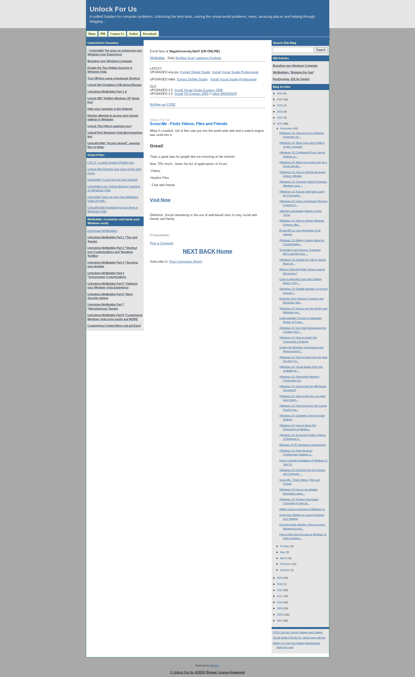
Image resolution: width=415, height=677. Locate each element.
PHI (102, 34)
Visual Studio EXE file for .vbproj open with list (299, 637)
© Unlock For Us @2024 (187, 672)
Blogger (214, 665)
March (283, 558)
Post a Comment (161, 243)
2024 (280, 105)
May (282, 552)
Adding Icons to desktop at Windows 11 (302, 509)
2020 (280, 577)
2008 (280, 614)
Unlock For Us (113, 9)
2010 (280, 602)
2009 (280, 608)
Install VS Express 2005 (191, 94)
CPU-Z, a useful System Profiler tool (110, 162)
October (285, 546)
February (285, 563)
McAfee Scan (185, 58)
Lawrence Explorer (208, 58)
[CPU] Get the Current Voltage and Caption (298, 632)
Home (92, 34)
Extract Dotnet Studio (195, 72)
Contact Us (117, 34)
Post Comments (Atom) (185, 261)
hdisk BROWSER (224, 94)
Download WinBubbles (102, 231)
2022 (280, 117)
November (286, 128)
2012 (280, 590)
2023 (280, 111)
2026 (280, 93)
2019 (280, 584)
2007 (280, 620)
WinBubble (157, 58)
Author (133, 34)
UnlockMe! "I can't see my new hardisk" (112, 179)
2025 (280, 99)
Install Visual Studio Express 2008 (199, 90)
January (285, 569)
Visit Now (160, 199)
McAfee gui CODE (163, 104)
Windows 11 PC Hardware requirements (302, 444)
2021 (280, 123)
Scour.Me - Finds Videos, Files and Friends (188, 124)
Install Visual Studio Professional (235, 72)
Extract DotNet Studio (192, 79)
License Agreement (231, 672)
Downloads (150, 34)
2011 (280, 596)
